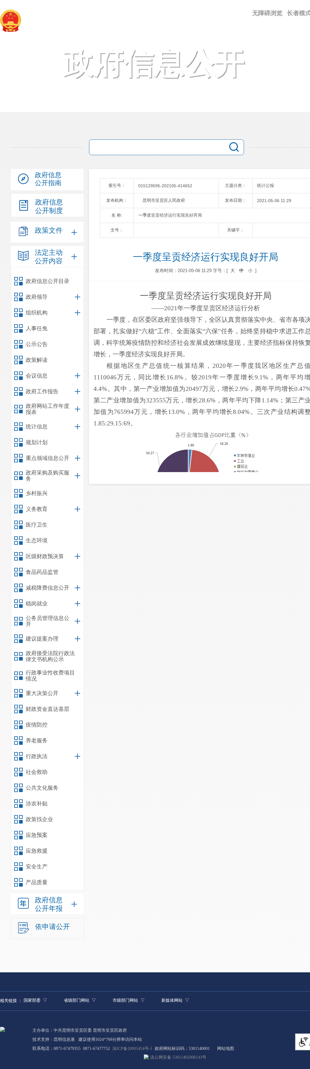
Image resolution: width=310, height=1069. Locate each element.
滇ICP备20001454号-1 (132, 1048)
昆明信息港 (64, 1039)
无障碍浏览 (267, 13)
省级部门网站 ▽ (80, 1000)
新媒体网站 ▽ (175, 1000)
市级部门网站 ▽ (129, 1000)
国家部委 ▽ (35, 1000)
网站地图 (225, 1048)
